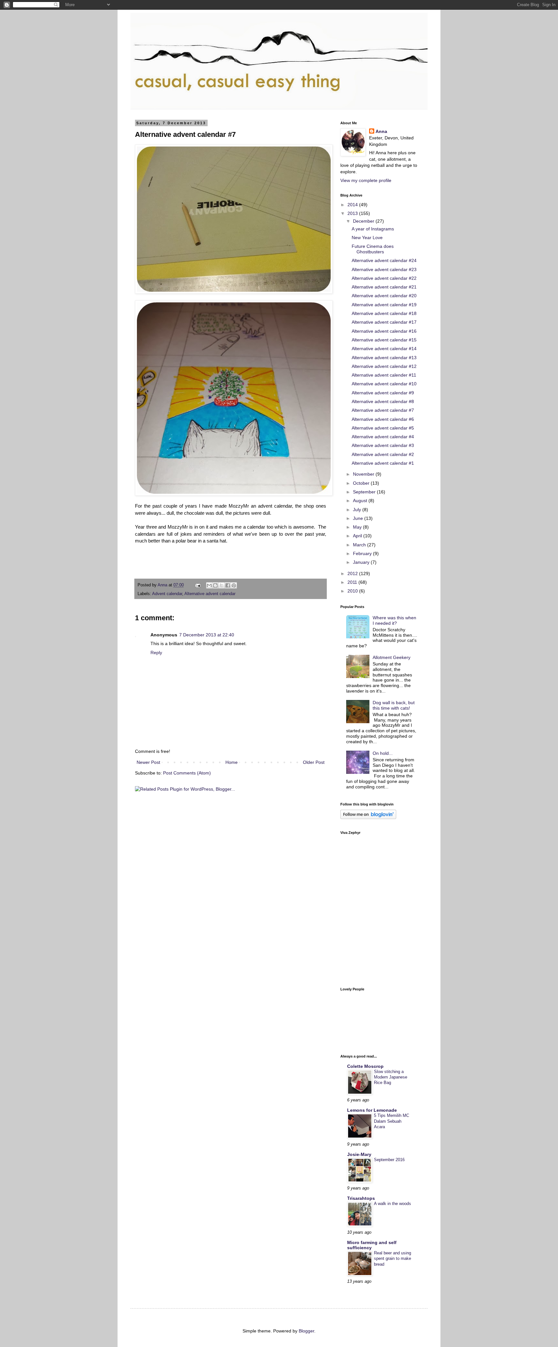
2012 (353, 573)
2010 (353, 590)
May (358, 527)
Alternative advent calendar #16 (384, 331)
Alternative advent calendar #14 (384, 348)
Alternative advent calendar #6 (383, 419)
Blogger (306, 1330)
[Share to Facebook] (227, 585)
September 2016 (389, 1159)
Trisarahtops (361, 1198)
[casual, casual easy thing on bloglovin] (368, 817)
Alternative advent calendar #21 (384, 286)
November (364, 474)
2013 (353, 213)
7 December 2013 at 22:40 (206, 634)
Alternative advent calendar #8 (383, 401)
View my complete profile (365, 180)
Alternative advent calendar (209, 594)
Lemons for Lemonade (372, 1110)
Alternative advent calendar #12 (384, 366)
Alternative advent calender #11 (384, 375)
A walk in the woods (392, 1203)
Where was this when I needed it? (394, 620)
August (360, 500)
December (364, 221)
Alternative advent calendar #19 (384, 304)
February (363, 553)
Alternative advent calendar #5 (383, 427)
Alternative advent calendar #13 (384, 357)
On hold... (383, 753)
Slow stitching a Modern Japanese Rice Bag (390, 1077)
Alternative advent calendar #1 (383, 463)
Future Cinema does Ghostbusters (373, 249)
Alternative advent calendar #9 (383, 392)
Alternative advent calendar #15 (384, 339)
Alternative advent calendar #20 (384, 295)
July (357, 509)
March (360, 544)
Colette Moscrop (365, 1066)
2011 (352, 582)
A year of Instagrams (373, 228)
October (362, 483)
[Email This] (209, 585)
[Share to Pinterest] (234, 585)
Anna (381, 131)
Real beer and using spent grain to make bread (392, 1259)
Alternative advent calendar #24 (384, 260)
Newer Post (148, 762)
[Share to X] (221, 585)
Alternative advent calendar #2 (383, 454)
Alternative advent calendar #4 (383, 436)
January (362, 562)
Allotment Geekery (391, 657)
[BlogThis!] (215, 585)
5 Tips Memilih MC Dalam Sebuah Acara (391, 1121)
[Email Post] (197, 585)
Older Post (314, 762)
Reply (156, 652)
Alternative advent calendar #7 (383, 410)
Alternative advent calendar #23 (384, 269)
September (365, 491)
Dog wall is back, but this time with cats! (394, 705)
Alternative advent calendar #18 (384, 313)
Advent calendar (167, 594)
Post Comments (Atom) (187, 772)
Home (231, 762)
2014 (353, 204)
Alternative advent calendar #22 (384, 278)
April (358, 535)
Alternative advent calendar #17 (384, 322)
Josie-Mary (359, 1154)
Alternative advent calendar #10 (384, 383)
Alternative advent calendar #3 (383, 445)
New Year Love (367, 237)
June (358, 518)
